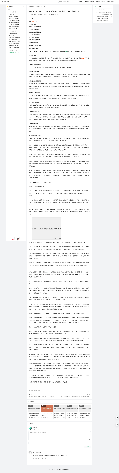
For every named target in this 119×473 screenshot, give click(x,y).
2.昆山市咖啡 (12, 14)
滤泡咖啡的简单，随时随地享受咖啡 (103, 20)
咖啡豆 (82, 58)
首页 (34, 6)
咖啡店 (33, 21)
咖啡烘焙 (98, 1)
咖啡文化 (81, 1)
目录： (9, 9)
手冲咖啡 (92, 1)
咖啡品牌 (103, 1)
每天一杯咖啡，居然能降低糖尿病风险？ (104, 14)
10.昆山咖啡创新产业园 (14, 31)
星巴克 (62, 138)
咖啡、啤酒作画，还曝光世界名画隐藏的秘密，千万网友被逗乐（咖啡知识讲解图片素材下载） (75, 396)
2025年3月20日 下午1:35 (38, 458)
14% (117, 424)
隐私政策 (59, 469)
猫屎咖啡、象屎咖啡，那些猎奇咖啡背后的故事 (105, 16)
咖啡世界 (113, 1)
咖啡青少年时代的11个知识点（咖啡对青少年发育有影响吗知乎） (42, 396)
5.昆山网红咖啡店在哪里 (14, 20)
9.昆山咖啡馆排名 (13, 28)
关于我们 (48, 469)
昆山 (66, 51)
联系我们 (53, 469)
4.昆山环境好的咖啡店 (14, 18)
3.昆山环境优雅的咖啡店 (14, 16)
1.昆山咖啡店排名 (13, 12)
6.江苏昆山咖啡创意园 (14, 22)
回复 (45, 458)
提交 (88, 446)
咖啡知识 (87, 1)
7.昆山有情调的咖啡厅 (14, 24)
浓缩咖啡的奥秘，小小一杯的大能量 (103, 10)
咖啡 (41, 6)
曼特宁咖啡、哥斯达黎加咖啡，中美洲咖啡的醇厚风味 (107, 18)
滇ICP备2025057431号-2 (67, 469)
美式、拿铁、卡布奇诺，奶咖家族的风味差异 (105, 12)
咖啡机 (108, 1)
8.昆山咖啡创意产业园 (14, 26)
